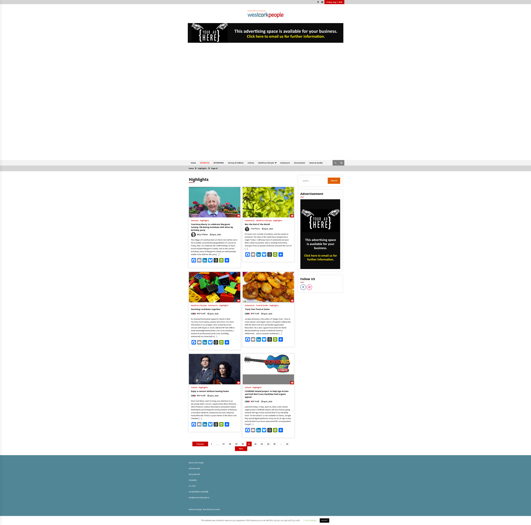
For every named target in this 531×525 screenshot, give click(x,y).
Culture (251, 163)
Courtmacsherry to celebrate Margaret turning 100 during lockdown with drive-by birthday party (212, 227)
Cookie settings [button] (309, 520)
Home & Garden (316, 163)
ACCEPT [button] (324, 520)
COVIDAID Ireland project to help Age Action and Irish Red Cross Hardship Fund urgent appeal (266, 394)
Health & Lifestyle (266, 163)
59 (236, 444)
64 (268, 444)
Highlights (204, 220)
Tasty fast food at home (257, 309)
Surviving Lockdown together (205, 309)
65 (274, 444)
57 (224, 444)
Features (195, 220)
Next (241, 448)
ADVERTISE (204, 163)
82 (287, 444)
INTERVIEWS (219, 163)
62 (255, 444)
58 (230, 444)
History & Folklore (236, 163)
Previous (200, 444)
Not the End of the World (257, 224)
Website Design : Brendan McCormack (204, 509)
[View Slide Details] (265, 33)
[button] (335, 163)
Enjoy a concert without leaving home (210, 391)
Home (193, 163)
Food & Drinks (262, 305)
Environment (299, 163)
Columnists (285, 163)
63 (262, 444)
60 (243, 444)
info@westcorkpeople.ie (199, 497)
